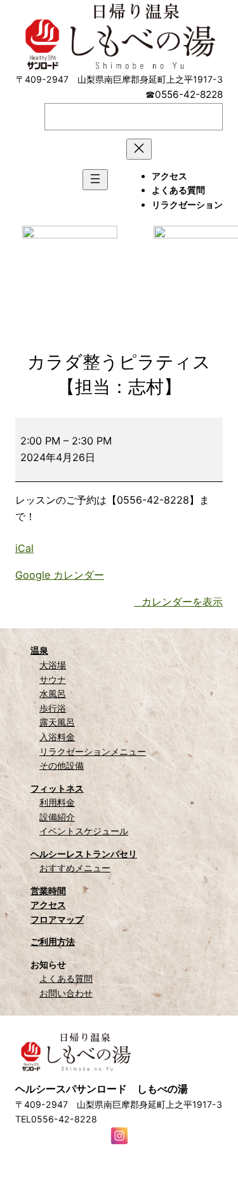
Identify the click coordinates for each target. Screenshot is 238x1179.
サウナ (52, 679)
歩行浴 (52, 708)
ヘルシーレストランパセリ (83, 853)
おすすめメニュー (74, 867)
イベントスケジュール (83, 830)
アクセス (48, 904)
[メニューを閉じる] (139, 149)
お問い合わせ (66, 993)
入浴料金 (57, 736)
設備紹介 (57, 816)
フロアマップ (57, 919)
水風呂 (52, 693)
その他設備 (61, 765)
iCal (24, 548)
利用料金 (57, 802)
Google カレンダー (59, 575)
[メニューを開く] (95, 179)
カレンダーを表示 (182, 601)
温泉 (39, 650)
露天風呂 (57, 722)
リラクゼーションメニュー (92, 751)
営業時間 (48, 890)
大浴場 (52, 664)
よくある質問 (66, 978)
